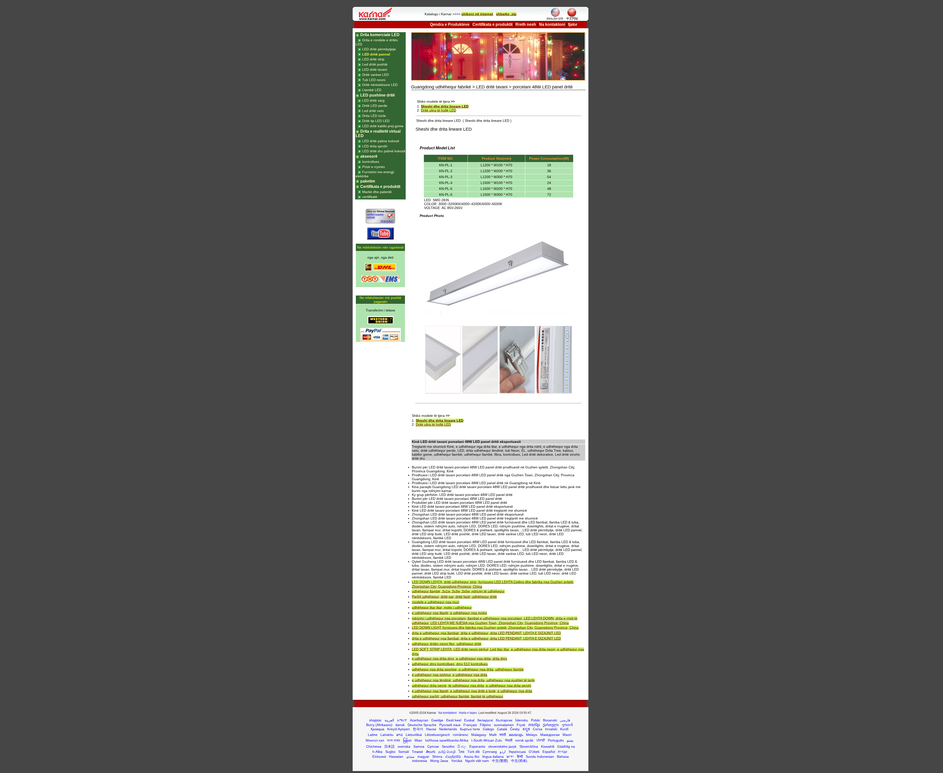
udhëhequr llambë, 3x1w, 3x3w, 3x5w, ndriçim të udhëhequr (458, 591)
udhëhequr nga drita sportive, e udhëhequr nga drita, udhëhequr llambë (468, 669)
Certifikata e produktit (492, 24)
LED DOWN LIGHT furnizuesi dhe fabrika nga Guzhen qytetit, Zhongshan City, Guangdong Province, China (495, 628)
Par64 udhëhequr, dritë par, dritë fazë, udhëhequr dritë (454, 597)
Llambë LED (371, 90)
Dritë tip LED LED (375, 121)
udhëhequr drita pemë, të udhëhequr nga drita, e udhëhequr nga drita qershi (471, 686)
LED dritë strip (373, 59)
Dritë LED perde (374, 106)
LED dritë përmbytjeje (379, 49)
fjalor (572, 24)
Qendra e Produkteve (450, 24)
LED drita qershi (374, 146)
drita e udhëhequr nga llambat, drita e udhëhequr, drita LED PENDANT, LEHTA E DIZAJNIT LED (486, 633)
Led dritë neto (373, 111)
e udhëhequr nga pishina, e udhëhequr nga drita (449, 675)
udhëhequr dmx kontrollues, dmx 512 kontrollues (450, 664)
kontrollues (370, 162)
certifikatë (369, 197)
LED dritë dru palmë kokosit (383, 151)
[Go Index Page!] (377, 20)
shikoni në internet (477, 14)
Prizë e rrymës (373, 167)
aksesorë (368, 156)
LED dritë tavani (374, 69)
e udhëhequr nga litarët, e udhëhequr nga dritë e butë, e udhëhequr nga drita (472, 691)
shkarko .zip (506, 14)
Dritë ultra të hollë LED (438, 110)
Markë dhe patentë (377, 192)
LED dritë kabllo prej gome (382, 126)
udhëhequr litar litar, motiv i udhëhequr (442, 607)
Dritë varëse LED (375, 75)
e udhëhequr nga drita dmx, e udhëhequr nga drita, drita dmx (459, 659)
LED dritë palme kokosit (380, 141)
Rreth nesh (525, 24)
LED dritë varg (373, 100)
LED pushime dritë (377, 95)
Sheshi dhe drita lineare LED (445, 106)
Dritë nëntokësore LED (380, 85)
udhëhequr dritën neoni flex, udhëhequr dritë (446, 644)
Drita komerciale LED (380, 35)
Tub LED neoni (373, 80)
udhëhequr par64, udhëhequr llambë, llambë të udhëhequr (457, 696)
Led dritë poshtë (375, 64)
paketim (367, 181)
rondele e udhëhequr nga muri (435, 602)
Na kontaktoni (552, 24)
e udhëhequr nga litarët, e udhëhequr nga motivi (449, 613)
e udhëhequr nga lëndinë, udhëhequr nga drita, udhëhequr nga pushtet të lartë (473, 680)
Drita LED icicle (374, 116)
